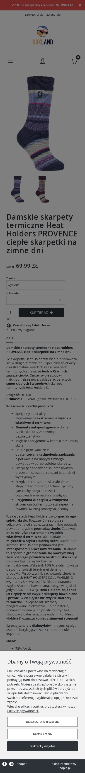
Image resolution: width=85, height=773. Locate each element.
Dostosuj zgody (42, 734)
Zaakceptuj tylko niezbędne (42, 721)
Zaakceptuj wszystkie (42, 746)
